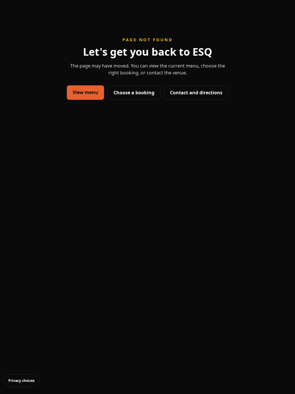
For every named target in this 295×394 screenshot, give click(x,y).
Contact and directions (196, 92)
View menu (85, 92)
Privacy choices (21, 380)
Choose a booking (134, 92)
